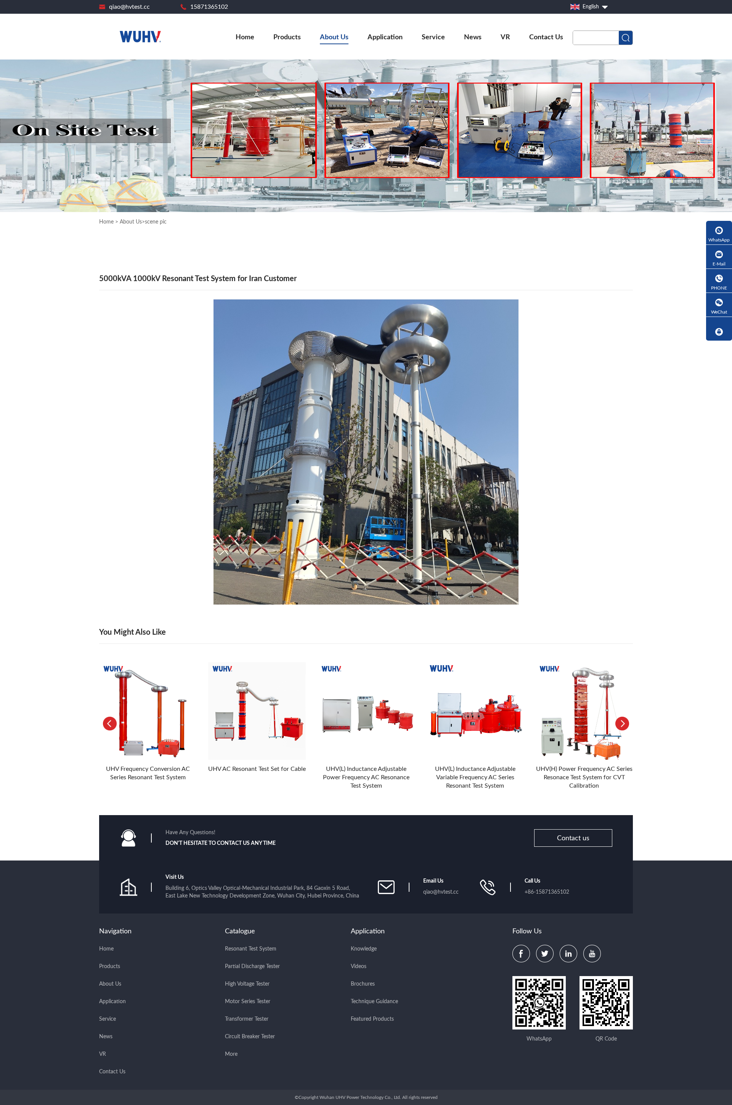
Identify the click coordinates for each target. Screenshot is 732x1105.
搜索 (625, 38)
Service (433, 37)
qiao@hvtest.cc (129, 7)
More (231, 1054)
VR (505, 37)
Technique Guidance (374, 1001)
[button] (622, 723)
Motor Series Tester (247, 1001)
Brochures (363, 984)
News (473, 37)
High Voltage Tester (247, 984)
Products (287, 37)
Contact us (573, 838)
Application (385, 37)
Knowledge (364, 949)
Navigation (115, 931)
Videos (358, 966)
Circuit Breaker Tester (250, 1036)
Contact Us (546, 37)
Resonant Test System (250, 949)
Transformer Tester (246, 1019)
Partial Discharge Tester (252, 966)
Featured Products (372, 1019)
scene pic (156, 222)
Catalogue (240, 931)
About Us (334, 37)
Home (245, 37)
